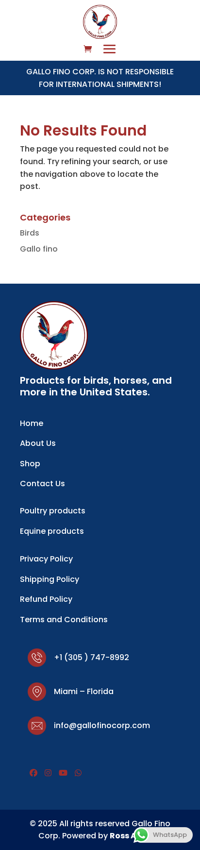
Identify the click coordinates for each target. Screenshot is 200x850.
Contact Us (42, 483)
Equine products (52, 531)
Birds (29, 232)
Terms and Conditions (64, 619)
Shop (30, 463)
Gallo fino (39, 249)
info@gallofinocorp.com (102, 725)
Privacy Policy (46, 558)
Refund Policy (46, 599)
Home (31, 423)
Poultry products (52, 510)
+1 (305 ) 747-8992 (91, 657)
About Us (38, 443)
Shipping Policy (49, 579)
